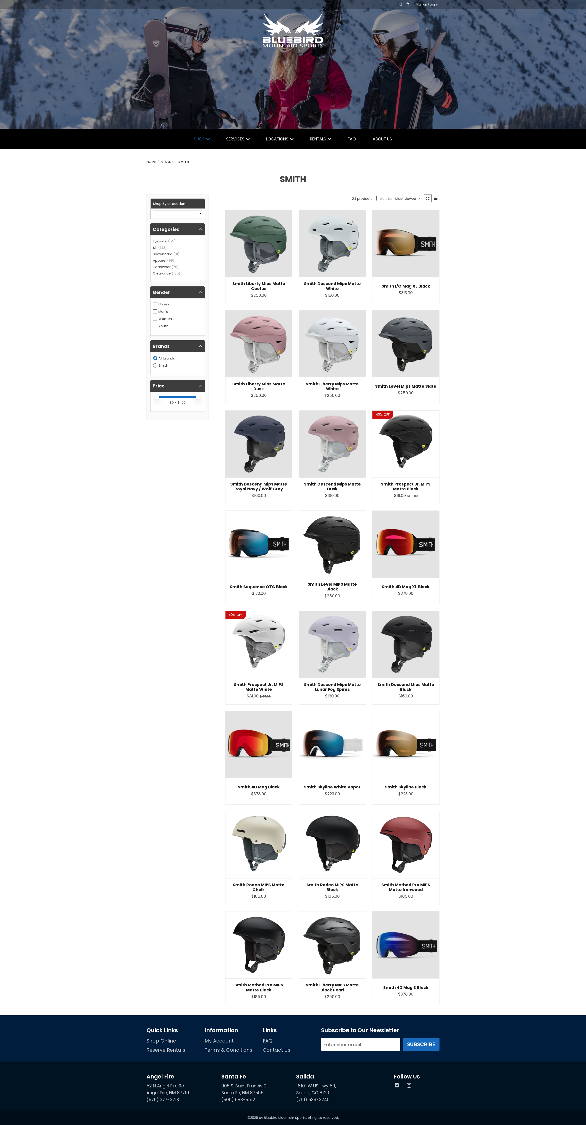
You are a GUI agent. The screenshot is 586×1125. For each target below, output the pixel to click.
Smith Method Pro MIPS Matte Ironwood (405, 887)
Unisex (163, 304)
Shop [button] (200, 139)
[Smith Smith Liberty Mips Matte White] (332, 343)
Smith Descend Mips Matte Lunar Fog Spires (332, 687)
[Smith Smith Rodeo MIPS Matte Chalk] (258, 844)
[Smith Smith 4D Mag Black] (258, 744)
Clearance (162, 273)
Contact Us (276, 1050)
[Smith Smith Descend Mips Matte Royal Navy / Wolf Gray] (258, 444)
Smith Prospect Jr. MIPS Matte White (259, 687)
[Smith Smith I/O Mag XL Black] (405, 243)
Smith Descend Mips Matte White (332, 286)
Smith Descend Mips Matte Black (405, 687)
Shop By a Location (169, 203)
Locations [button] (278, 139)
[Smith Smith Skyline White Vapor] (332, 744)
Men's (163, 311)
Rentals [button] (318, 139)
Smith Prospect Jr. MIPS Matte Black (406, 486)
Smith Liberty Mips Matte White (332, 386)
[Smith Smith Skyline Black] (405, 744)
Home (151, 161)
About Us (382, 139)
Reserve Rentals (165, 1050)
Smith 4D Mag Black (259, 787)
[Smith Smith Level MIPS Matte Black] (332, 544)
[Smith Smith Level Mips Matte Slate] (405, 343)
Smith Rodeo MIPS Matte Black (332, 887)
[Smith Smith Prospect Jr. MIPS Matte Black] (405, 444)
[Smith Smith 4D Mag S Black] (405, 944)
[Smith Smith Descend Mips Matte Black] (405, 644)
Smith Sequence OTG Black (259, 587)
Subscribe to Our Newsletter (360, 1030)
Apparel (159, 260)
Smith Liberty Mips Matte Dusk (258, 386)
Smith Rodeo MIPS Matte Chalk (259, 887)
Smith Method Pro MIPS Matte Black (258, 987)
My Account (219, 1040)
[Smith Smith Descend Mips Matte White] (332, 243)
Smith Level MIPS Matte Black (332, 587)
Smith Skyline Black (405, 787)
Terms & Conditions (228, 1050)
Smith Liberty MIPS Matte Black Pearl (332, 987)
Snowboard (162, 254)
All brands (166, 358)
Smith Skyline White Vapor (332, 787)
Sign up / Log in (427, 4)
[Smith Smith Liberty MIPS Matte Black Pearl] (332, 944)
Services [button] (236, 139)
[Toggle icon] (400, 4)
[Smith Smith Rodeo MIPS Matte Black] (332, 844)
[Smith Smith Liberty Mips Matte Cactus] (258, 243)
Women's (166, 318)
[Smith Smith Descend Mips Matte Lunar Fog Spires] (332, 644)
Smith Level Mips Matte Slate (405, 386)
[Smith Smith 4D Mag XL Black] (405, 544)
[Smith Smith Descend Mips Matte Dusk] (332, 444)
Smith (163, 365)
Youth (163, 326)
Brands (167, 161)
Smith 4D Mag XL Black (406, 587)
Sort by (386, 198)
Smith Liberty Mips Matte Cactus (258, 286)
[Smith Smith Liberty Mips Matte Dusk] (258, 343)
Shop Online (161, 1040)
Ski (155, 247)
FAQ (352, 139)
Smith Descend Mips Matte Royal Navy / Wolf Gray (258, 486)
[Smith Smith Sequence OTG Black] (258, 544)
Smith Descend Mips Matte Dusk (332, 486)
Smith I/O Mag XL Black (406, 286)
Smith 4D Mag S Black (406, 987)
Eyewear (160, 241)
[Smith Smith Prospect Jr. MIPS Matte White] (258, 644)
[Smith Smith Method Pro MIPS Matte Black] (258, 944)
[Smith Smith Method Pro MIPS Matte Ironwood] (405, 844)
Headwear (162, 266)
